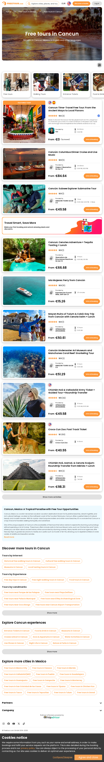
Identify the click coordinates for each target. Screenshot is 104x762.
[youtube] (13, 723)
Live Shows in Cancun (14, 643)
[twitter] (18, 723)
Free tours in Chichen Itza (82, 686)
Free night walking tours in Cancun (48, 580)
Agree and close (88, 757)
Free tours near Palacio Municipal (19, 598)
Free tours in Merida (66, 668)
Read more (9, 537)
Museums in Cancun (13, 567)
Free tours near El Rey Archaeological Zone (60, 598)
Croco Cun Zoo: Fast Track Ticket (67, 429)
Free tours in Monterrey (71, 680)
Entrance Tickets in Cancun (16, 630)
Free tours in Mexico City (15, 668)
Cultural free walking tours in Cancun (63, 561)
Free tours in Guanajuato (16, 680)
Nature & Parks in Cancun (64, 643)
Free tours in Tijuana (56, 686)
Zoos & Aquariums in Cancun (46, 637)
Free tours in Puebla (45, 674)
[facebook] (8, 723)
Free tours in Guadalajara (72, 674)
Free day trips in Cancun (15, 580)
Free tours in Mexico (27, 11)
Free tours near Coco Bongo (17, 604)
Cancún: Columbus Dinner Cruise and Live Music (72, 153)
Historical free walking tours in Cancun (22, 561)
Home (8, 11)
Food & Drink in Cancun (45, 630)
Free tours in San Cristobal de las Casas (22, 686)
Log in (97, 3)
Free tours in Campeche (44, 680)
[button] (16, 85)
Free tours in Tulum (63, 692)
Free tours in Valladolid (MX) (17, 674)
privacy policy (28, 748)
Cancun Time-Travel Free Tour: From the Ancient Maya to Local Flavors (72, 109)
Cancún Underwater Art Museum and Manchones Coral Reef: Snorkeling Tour (71, 352)
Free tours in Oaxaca (42, 668)
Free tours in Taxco (13, 692)
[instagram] (3, 723)
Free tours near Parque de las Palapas (22, 592)
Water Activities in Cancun (77, 637)
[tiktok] (23, 723)
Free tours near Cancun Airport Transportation (58, 604)
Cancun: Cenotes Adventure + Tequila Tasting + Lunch (70, 244)
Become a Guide (81, 3)
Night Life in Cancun (38, 643)
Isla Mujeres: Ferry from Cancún (66, 280)
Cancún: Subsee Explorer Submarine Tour (72, 188)
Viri (56, 132)
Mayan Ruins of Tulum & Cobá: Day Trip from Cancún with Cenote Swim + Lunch (71, 315)
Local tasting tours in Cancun (42, 567)
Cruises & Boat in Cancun (16, 637)
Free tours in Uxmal (86, 692)
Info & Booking (92, 139)
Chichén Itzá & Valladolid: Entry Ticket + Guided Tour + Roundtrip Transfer (71, 391)
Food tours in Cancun (79, 580)
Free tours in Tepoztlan (38, 692)
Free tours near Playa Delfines (59, 592)
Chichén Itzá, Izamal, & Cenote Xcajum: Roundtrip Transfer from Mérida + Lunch (71, 464)
